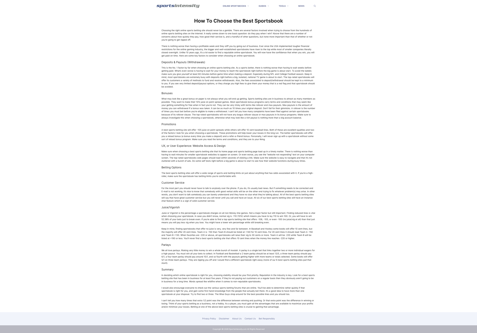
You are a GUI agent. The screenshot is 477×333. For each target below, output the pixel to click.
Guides (262, 6)
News (301, 6)
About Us (237, 318)
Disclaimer (224, 318)
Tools (282, 6)
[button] (314, 6)
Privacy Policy (209, 318)
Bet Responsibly (267, 318)
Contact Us (250, 318)
